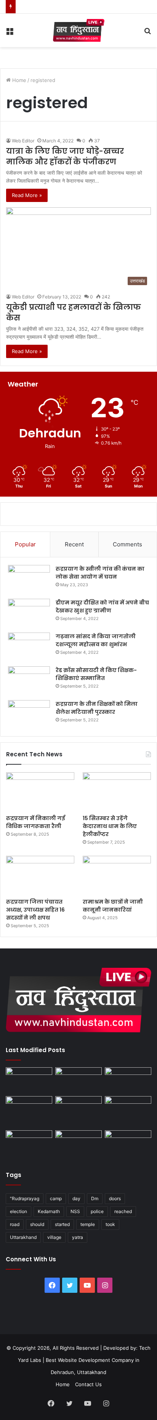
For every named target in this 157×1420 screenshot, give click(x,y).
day (76, 1198)
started (62, 1224)
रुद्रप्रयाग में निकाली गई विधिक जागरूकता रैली (35, 822)
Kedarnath (49, 1211)
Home (18, 80)
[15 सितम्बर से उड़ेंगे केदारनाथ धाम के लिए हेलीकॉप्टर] (117, 791)
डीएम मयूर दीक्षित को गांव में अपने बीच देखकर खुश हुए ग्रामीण (102, 606)
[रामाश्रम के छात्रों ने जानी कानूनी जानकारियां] (117, 875)
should (37, 1224)
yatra (77, 1237)
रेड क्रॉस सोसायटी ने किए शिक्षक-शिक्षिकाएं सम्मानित (96, 674)
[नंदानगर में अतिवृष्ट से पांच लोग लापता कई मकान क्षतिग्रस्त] (29, 1080)
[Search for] (147, 33)
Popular (25, 544)
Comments (127, 544)
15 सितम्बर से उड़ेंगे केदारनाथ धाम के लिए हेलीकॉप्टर (110, 826)
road (14, 1224)
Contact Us (88, 1384)
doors (115, 1198)
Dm (94, 1198)
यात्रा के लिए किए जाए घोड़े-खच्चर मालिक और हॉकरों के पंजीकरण (65, 156)
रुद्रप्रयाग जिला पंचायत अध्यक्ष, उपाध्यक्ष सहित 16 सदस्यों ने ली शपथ (35, 909)
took (110, 1224)
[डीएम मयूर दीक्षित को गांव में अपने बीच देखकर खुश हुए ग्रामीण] (29, 613)
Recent (74, 544)
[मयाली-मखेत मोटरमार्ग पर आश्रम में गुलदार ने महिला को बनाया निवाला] (29, 1143)
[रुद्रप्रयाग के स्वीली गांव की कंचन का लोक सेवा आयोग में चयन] (29, 579)
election (18, 1211)
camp (56, 1198)
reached (123, 1211)
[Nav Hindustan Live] (78, 30)
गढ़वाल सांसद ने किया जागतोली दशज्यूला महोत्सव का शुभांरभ (96, 640)
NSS (75, 1211)
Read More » (27, 195)
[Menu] (9, 33)
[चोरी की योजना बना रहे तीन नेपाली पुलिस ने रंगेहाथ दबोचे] (128, 1143)
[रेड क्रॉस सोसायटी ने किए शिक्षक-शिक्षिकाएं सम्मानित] (29, 680)
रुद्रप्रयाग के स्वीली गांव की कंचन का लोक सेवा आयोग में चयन (100, 573)
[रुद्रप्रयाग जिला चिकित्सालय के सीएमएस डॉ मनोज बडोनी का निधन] (128, 1111)
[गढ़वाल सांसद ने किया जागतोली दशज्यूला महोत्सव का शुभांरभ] (29, 647)
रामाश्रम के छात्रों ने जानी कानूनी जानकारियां (113, 906)
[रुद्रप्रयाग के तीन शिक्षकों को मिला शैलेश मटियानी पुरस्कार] (29, 714)
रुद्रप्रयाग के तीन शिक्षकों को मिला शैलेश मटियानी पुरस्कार (97, 708)
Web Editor (23, 141)
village (54, 1237)
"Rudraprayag (24, 1198)
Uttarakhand (23, 1237)
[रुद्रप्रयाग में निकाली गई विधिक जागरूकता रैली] (40, 791)
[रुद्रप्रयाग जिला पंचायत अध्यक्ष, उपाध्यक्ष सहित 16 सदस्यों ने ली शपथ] (40, 875)
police (97, 1211)
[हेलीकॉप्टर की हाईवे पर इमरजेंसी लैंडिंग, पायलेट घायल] (78, 1143)
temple (87, 1224)
